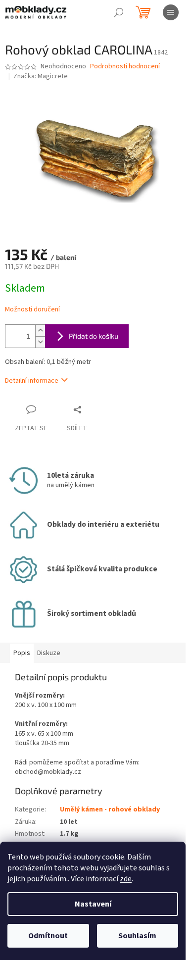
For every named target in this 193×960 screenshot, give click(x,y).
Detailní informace (31, 381)
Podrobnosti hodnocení (125, 66)
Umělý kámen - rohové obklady (110, 809)
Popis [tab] (21, 653)
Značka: (40, 76)
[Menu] (171, 12)
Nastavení (93, 904)
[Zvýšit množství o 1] (40, 330)
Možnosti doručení (32, 309)
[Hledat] (119, 12)
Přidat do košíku (93, 336)
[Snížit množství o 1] (40, 342)
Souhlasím (137, 935)
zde (126, 878)
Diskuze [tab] (48, 653)
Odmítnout (48, 935)
